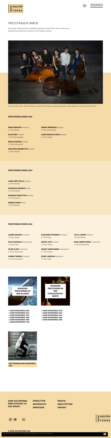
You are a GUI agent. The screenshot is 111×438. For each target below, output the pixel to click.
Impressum (38, 407)
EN (85, 6)
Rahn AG (62, 401)
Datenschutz (39, 404)
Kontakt (62, 407)
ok (105, 434)
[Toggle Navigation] (96, 6)
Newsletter (39, 401)
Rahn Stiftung (65, 404)
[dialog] (55, 434)
